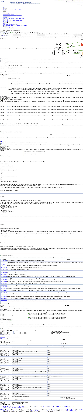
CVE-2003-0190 (4, 298)
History (13, 9)
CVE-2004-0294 (4, 276)
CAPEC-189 (2, 337)
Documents (17, 9)
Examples (12, 14)
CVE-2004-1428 (4, 290)
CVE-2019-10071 (3, 265)
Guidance (4, 14)
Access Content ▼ (6, 16)
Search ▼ (4, 26)
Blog (9, 24)
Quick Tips (8, 14)
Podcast (11, 24)
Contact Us (33, 406)
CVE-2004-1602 (4, 300)
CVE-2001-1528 (4, 271)
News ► (4, 23)
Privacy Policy (27, 406)
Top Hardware (11, 18)
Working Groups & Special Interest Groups (15, 25)
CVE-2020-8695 (4, 260)
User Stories (10, 9)
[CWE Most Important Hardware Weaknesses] (63, 0)
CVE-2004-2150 (4, 272)
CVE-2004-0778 (4, 288)
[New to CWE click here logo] (77, 0)
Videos (20, 9)
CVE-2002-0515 (4, 281)
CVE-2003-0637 (4, 296)
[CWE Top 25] (74, 1)
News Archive (15, 24)
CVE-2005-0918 (4, 301)
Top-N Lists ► (6, 17)
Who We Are (5, 9)
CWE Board (5, 25)
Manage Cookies (16, 406)
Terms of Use (9, 406)
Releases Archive (20, 20)
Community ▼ (5, 22)
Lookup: (75, 5)
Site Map (4, 406)
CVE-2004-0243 (4, 278)
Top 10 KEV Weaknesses (19, 18)
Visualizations (14, 20)
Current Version (5, 20)
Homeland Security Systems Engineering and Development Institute (43, 410)
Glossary (20, 15)
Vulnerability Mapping (4, 32)
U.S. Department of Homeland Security (68, 409)
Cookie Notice (21, 406)
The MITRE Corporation (71, 410)
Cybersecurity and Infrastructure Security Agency (12, 410)
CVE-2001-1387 (4, 286)
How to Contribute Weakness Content (9, 15)
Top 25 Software (6, 18)
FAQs (17, 15)
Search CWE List (6, 27)
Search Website (12, 27)
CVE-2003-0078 (4, 292)
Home (4, 7)
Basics (4, 12)
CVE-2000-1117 (4, 294)
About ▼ (4, 8)
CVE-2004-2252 (4, 285)
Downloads (5, 21)
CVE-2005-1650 (4, 274)
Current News (5, 24)
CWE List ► (5, 19)
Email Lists (25, 25)
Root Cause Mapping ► (7, 13)
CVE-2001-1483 (4, 269)
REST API (9, 21)
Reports (10, 20)
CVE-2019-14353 (3, 262)
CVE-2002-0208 (4, 283)
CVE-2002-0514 (4, 279)
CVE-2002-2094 (4, 267)
